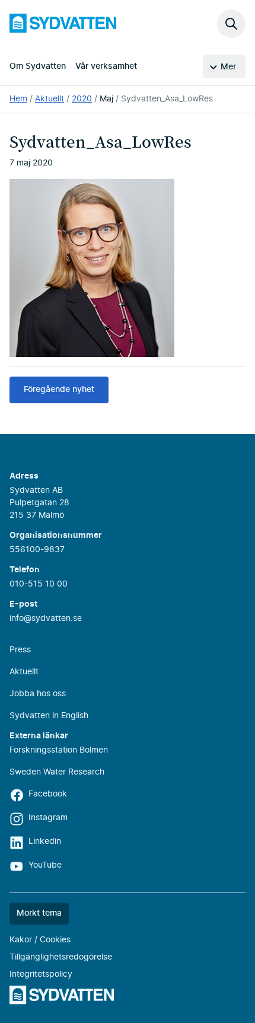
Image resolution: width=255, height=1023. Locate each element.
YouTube (45, 865)
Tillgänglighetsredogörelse (60, 957)
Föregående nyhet (59, 389)
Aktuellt (49, 99)
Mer (228, 67)
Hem (18, 99)
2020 (82, 99)
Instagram (48, 818)
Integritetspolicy (40, 974)
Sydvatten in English (48, 716)
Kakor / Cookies (40, 940)
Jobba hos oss (37, 694)
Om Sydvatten (37, 66)
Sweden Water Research (56, 772)
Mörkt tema (39, 913)
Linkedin (44, 841)
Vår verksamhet (106, 66)
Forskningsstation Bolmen (58, 750)
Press (20, 650)
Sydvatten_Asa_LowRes (167, 99)
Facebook (47, 794)
